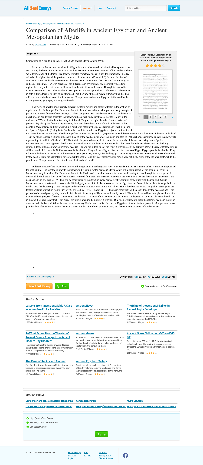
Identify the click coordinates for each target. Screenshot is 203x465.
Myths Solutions (135, 400)
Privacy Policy (105, 455)
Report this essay (155, 122)
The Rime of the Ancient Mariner (45, 361)
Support (111, 8)
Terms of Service (106, 458)
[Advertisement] (101, 239)
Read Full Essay (39, 286)
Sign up (101, 434)
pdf (149, 276)
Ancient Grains (85, 333)
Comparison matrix (86, 400)
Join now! (87, 8)
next (172, 117)
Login (99, 8)
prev (139, 117)
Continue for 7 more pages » (40, 276)
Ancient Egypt (84, 305)
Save (64, 286)
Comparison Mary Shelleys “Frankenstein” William (101, 406)
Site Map (103, 452)
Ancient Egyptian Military (91, 361)
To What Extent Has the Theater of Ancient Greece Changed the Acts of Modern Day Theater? (48, 337)
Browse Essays (70, 8)
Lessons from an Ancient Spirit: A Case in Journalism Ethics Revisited (49, 307)
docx (164, 276)
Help (86, 452)
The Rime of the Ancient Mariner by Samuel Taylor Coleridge (148, 307)
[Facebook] (125, 457)
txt (136, 276)
